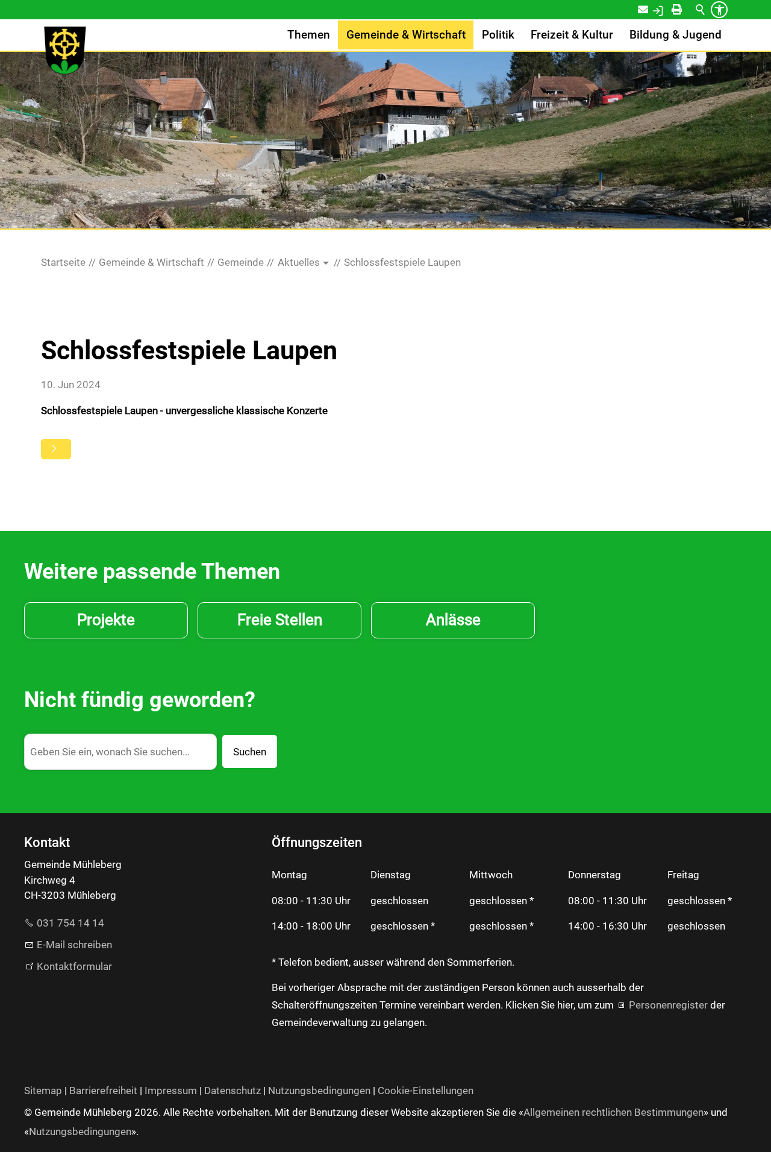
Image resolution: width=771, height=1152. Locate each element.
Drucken (687, 10)
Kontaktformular (74, 966)
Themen (308, 35)
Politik (498, 35)
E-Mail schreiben (74, 945)
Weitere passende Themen (152, 571)
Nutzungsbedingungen (319, 1090)
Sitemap (43, 1090)
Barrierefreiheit (103, 1090)
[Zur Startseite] (65, 50)
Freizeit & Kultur (572, 35)
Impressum (171, 1090)
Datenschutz (232, 1090)
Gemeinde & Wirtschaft (406, 35)
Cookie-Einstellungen (425, 1090)
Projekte (106, 620)
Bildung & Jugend (675, 35)
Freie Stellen (279, 620)
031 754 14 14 (70, 923)
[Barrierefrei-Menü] (719, 9)
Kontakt (651, 10)
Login (670, 10)
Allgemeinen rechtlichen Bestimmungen (613, 1112)
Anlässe (453, 620)
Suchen (249, 752)
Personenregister (668, 1005)
